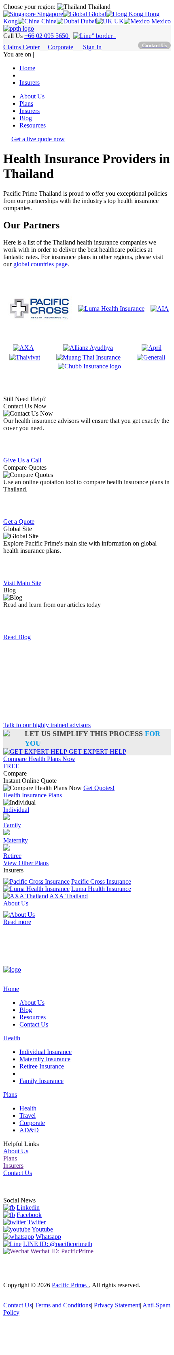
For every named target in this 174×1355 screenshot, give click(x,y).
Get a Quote (18, 521)
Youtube (42, 1229)
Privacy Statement (117, 1305)
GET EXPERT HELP (96, 751)
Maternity (15, 840)
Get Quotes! (99, 787)
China (48, 21)
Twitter (37, 1222)
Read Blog (17, 637)
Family (12, 825)
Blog (25, 118)
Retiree (12, 855)
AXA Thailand (68, 896)
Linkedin (28, 1207)
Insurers (29, 110)
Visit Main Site (22, 582)
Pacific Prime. (70, 1285)
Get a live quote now (38, 139)
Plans (26, 103)
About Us (32, 96)
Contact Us (33, 1024)
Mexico (160, 21)
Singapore (49, 13)
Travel (27, 1115)
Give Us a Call (22, 460)
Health (11, 1038)
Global (96, 13)
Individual (16, 809)
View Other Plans (26, 862)
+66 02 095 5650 (47, 35)
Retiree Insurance (41, 1066)
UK (118, 21)
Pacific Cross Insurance (101, 881)
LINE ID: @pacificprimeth (57, 1243)
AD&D (29, 1130)
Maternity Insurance (44, 1059)
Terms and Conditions (63, 1305)
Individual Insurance (45, 1051)
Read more (17, 921)
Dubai (87, 21)
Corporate (60, 47)
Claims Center (21, 47)
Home (11, 988)
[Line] (12, 1243)
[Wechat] (16, 1251)
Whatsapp (48, 1236)
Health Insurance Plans (32, 795)
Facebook (29, 1214)
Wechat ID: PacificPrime (61, 1251)
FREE (11, 766)
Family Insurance (41, 1080)
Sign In (92, 47)
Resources (32, 125)
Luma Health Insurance (101, 888)
